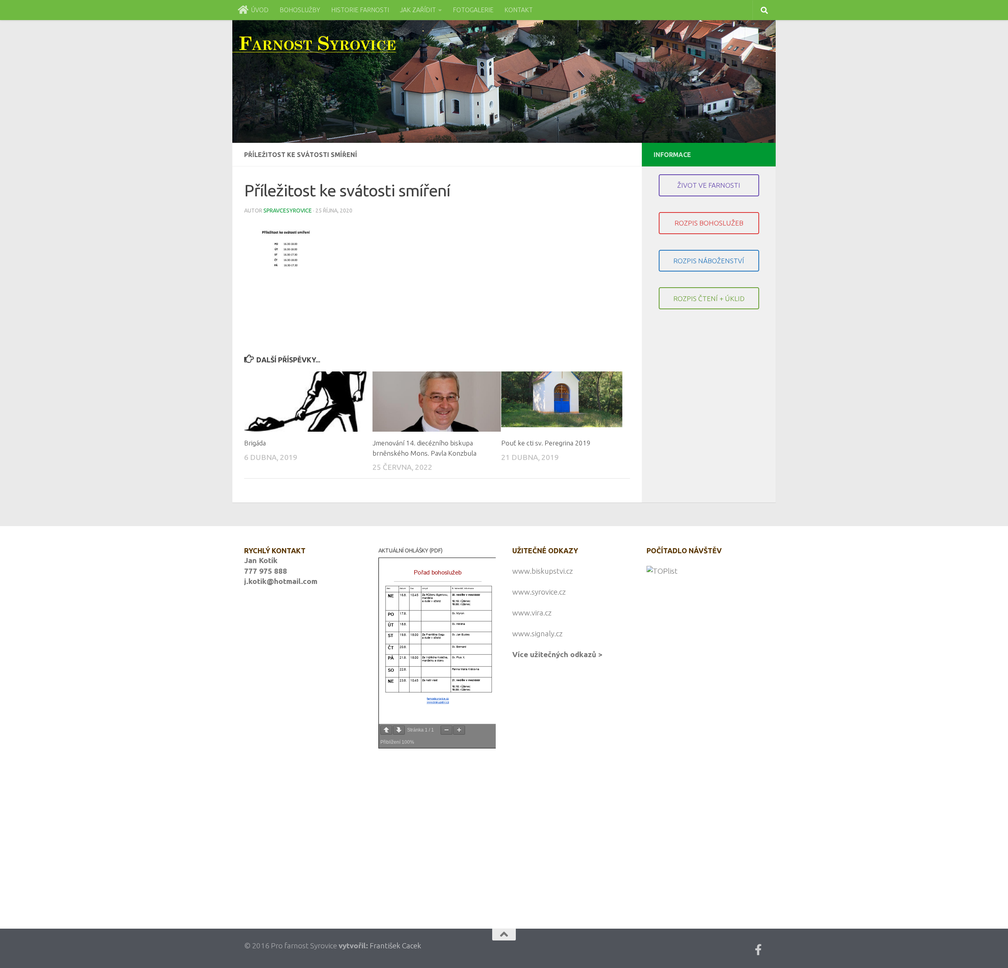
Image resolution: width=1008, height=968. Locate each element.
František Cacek (395, 945)
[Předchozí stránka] (386, 730)
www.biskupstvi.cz (542, 571)
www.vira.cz (532, 612)
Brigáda (255, 443)
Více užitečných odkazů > (557, 654)
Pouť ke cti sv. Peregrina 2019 (546, 443)
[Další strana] (399, 730)
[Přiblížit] (459, 730)
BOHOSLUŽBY (300, 9)
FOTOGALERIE (473, 9)
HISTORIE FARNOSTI (360, 9)
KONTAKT (518, 9)
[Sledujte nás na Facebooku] (758, 949)
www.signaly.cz (537, 633)
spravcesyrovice (287, 210)
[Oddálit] (446, 730)
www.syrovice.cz (539, 591)
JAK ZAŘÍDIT (418, 9)
